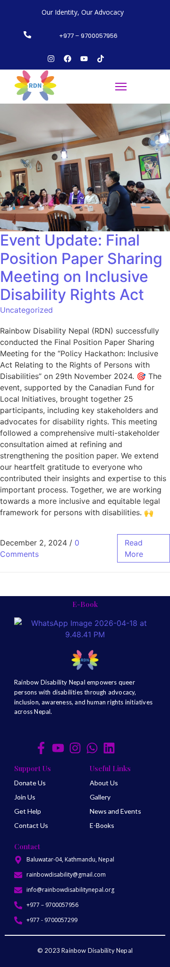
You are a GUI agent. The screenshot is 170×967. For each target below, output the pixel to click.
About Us (104, 783)
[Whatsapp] (92, 747)
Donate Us (30, 783)
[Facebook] (67, 58)
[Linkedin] (109, 747)
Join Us (24, 797)
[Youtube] (84, 58)
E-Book (85, 604)
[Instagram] (51, 58)
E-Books (102, 825)
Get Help (27, 811)
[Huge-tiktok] (126, 747)
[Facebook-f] (41, 747)
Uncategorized (26, 310)
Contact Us (31, 825)
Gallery (100, 797)
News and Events (115, 811)
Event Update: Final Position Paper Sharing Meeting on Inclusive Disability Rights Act (81, 267)
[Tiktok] (100, 58)
